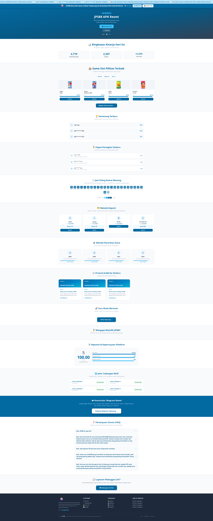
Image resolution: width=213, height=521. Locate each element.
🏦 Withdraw (111, 503)
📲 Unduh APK (148, 6)
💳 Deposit (110, 501)
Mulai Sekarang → (106, 320)
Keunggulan (146, 516)
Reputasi (152, 516)
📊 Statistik (85, 507)
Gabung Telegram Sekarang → (106, 411)
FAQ (141, 516)
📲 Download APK (106, 26)
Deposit (70, 230)
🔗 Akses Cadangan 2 (137, 503)
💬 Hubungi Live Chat (106, 488)
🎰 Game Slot (86, 505)
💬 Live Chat (127, 6)
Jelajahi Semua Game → (106, 105)
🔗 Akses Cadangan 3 (137, 505)
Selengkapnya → (64, 298)
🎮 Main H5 (137, 6)
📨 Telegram (111, 507)
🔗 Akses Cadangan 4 (137, 507)
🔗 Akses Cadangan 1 (137, 501)
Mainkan (70, 99)
